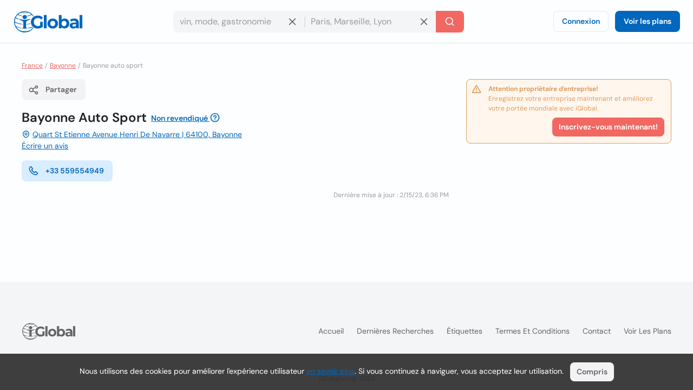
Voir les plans (647, 21)
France (32, 65)
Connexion (581, 21)
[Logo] (48, 21)
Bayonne (63, 65)
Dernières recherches (395, 331)
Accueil (331, 331)
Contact (597, 331)
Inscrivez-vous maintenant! (608, 127)
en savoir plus (330, 371)
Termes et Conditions (532, 331)
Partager (61, 89)
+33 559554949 (74, 171)
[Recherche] (450, 21)
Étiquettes (464, 331)
